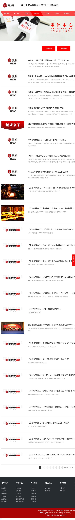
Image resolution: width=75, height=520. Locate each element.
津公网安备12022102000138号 (50, 513)
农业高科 (33, 501)
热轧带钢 (18, 496)
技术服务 (56, 13)
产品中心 (26, 13)
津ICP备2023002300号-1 (65, 513)
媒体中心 (36, 13)
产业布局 (46, 13)
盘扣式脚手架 (20, 499)
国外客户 (62, 488)
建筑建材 (33, 496)
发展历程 (3, 496)
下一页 (66, 467)
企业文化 (3, 499)
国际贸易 (33, 499)
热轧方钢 (18, 491)
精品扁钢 (18, 488)
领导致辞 (3, 493)
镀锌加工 (33, 491)
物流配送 (33, 493)
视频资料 (64, 48)
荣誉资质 (3, 488)
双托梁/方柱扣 (20, 501)
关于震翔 (16, 13)
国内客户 (62, 491)
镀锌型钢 (18, 493)
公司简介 (3, 491)
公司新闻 (49, 48)
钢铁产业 (33, 488)
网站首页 (6, 13)
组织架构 (3, 501)
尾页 (71, 467)
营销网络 (67, 13)
